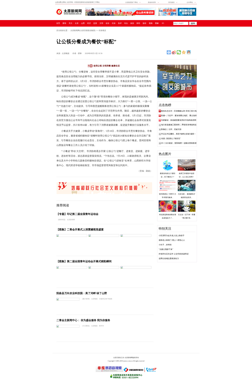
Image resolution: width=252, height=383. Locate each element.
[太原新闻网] (69, 11)
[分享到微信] (179, 52)
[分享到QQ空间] (184, 52)
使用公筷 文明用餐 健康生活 (106, 66)
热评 (120, 23)
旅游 (132, 23)
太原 (76, 23)
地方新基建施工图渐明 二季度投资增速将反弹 (179, 125)
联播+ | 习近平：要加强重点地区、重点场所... (179, 116)
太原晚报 (65, 53)
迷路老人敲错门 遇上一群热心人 (172, 240)
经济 (89, 23)
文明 (101, 23)
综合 (126, 23)
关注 (70, 23)
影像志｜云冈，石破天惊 (171, 129)
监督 (95, 23)
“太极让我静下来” (166, 249)
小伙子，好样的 (165, 245)
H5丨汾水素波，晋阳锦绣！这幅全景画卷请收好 (180, 143)
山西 (83, 23)
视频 (151, 23)
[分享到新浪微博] (174, 52)
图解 (157, 23)
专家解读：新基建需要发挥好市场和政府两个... (180, 120)
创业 (107, 23)
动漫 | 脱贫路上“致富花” (171, 139)
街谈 (114, 23)
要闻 (64, 23)
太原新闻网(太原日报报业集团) (83, 30)
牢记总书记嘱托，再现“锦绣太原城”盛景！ (178, 134)
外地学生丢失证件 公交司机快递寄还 (174, 254)
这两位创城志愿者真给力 (169, 258)
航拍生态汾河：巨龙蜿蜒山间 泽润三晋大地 (179, 111)
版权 (144, 23)
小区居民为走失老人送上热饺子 (171, 236)
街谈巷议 (102, 30)
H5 (164, 23)
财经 (138, 23)
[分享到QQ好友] (189, 52)
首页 (58, 23)
